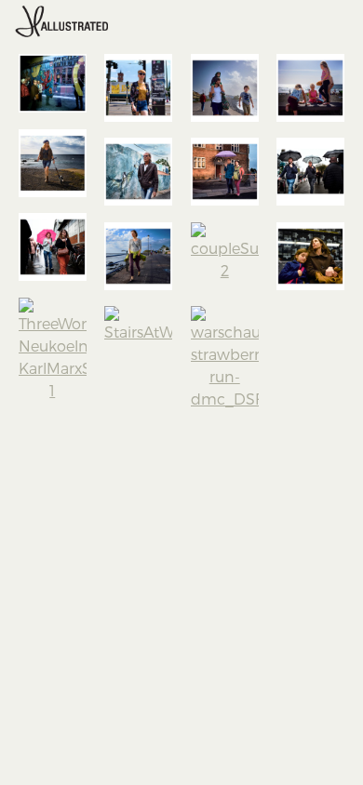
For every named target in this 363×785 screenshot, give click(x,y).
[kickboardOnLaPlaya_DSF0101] (53, 163)
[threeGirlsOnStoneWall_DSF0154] (310, 88)
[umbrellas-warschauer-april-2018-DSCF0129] (310, 172)
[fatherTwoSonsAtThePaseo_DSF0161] (225, 88)
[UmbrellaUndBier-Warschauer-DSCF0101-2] (53, 247)
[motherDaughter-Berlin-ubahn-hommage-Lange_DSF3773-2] (310, 256)
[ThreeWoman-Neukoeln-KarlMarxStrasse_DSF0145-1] (53, 350)
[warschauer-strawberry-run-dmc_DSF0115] (225, 358)
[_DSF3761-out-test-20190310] (53, 83)
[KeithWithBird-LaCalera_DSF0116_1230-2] (138, 172)
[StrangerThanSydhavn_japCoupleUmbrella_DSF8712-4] (225, 172)
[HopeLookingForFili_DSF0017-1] (138, 256)
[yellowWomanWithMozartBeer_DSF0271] (138, 88)
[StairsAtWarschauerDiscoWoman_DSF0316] (138, 324)
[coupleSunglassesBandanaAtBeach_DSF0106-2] (225, 252)
